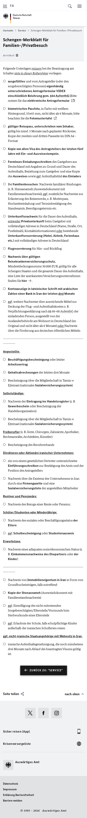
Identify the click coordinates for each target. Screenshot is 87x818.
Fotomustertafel (41, 118)
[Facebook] (44, 713)
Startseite (7, 30)
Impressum (10, 789)
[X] (31, 713)
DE (5, 6)
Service (22, 30)
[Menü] (79, 6)
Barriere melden (12, 800)
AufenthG (62, 96)
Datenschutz (10, 783)
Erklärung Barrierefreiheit (18, 795)
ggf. (38, 176)
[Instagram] (58, 713)
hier (24, 281)
